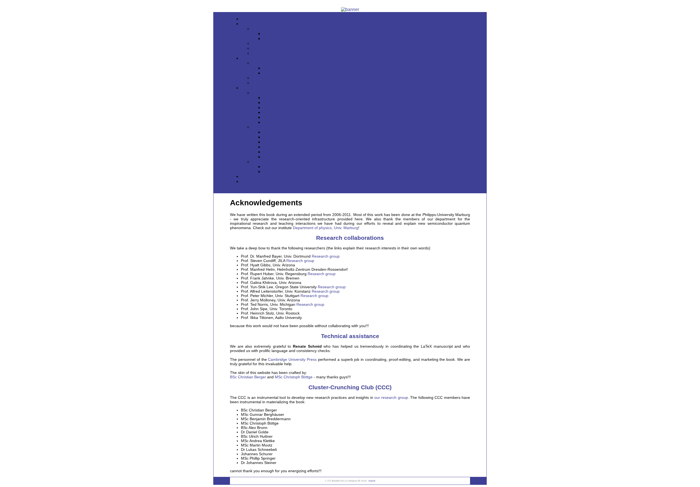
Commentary (361, 161)
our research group (391, 397)
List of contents (360, 48)
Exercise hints (361, 127)
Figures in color (361, 92)
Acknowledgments (356, 176)
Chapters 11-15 (366, 107)
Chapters (366, 166)
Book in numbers (361, 53)
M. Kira (366, 68)
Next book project (366, 171)
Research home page (361, 82)
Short (366, 33)
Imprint (372, 481)
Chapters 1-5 (366, 97)
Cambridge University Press (292, 359)
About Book (355, 23)
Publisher (361, 78)
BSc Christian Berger (248, 377)
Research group (326, 256)
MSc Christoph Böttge (294, 377)
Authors (361, 63)
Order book (355, 181)
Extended (366, 38)
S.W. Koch (366, 73)
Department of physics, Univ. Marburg (325, 228)
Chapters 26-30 (366, 122)
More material (355, 87)
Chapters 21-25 (366, 117)
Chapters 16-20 (366, 112)
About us (355, 58)
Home (355, 18)
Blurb (361, 43)
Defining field (361, 28)
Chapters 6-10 (366, 102)
